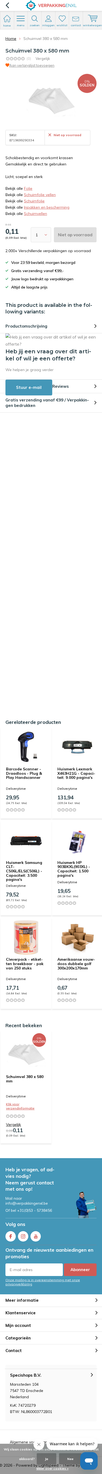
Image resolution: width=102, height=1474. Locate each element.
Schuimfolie (34, 201)
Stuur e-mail (29, 387)
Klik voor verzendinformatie (20, 1106)
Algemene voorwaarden (32, 1442)
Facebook (10, 1236)
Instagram (23, 1236)
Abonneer (80, 1269)
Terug (7, 5)
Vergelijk (43, 58)
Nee (70, 1459)
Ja (46, 1459)
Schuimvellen (35, 213)
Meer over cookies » (52, 1468)
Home (10, 38)
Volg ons (15, 1224)
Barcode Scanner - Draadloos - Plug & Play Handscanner (24, 773)
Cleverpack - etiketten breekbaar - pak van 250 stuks (25, 963)
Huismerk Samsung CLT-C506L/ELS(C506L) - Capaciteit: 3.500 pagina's (24, 871)
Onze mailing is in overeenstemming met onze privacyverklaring (42, 1282)
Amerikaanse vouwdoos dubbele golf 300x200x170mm (76, 963)
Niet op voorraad (75, 234)
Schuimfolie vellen (40, 194)
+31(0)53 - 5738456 (34, 1210)
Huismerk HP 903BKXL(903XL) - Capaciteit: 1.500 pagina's (73, 869)
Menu (20, 25)
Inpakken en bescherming (46, 207)
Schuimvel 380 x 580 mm (25, 1078)
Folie (28, 188)
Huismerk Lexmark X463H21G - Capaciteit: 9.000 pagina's (76, 773)
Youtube (35, 1236)
